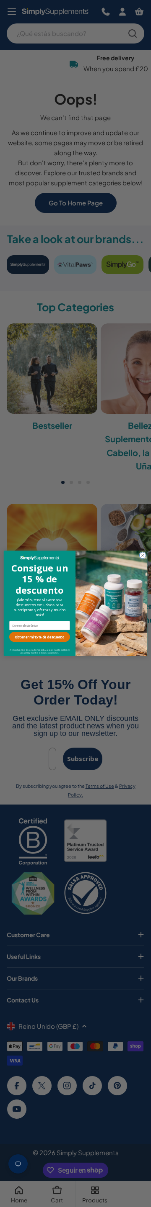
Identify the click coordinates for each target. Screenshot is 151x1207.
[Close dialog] (142, 555)
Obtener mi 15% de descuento (40, 637)
